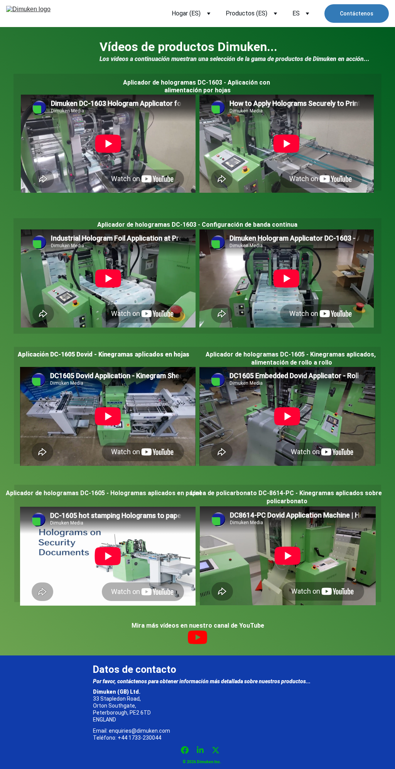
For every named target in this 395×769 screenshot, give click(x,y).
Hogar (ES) (186, 13)
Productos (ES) (246, 13)
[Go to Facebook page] (188, 750)
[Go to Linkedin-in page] (204, 750)
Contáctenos (356, 13)
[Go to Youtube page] (197, 637)
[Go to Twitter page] (215, 750)
